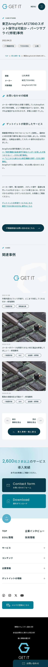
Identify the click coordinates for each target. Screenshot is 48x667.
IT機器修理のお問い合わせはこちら (20, 228)
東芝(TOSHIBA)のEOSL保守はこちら (17, 206)
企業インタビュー (34, 531)
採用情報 (30, 537)
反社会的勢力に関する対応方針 (24, 632)
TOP (4, 531)
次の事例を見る (31, 420)
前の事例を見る (16, 420)
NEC (20, 355)
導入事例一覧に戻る (27, 431)
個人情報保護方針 (24, 638)
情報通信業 (22, 306)
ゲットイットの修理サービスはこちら (17, 202)
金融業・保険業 (33, 355)
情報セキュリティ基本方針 (24, 627)
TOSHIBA (24, 46)
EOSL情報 (7, 537)
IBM (20, 401)
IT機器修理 (9, 46)
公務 (37, 46)
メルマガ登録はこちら (20, 605)
